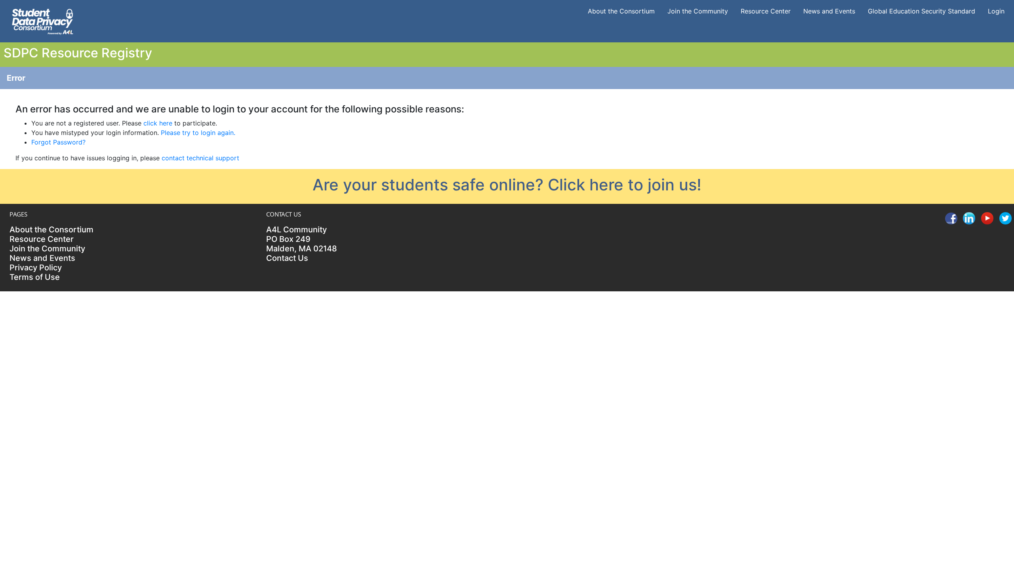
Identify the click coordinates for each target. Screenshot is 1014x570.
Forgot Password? (58, 142)
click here (157, 123)
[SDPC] (42, 21)
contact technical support (200, 158)
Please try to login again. (198, 133)
